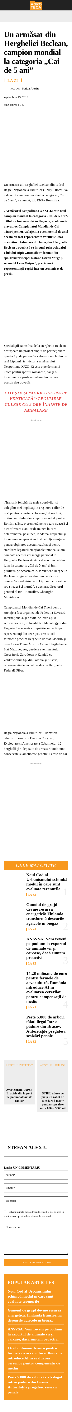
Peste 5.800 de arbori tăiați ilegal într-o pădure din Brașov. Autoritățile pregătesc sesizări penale (46, 1026)
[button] (6, 5)
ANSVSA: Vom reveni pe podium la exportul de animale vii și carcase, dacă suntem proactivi (46, 948)
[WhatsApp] (34, 114)
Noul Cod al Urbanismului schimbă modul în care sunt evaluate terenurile (46, 881)
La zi (32, 894)
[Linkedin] (43, 114)
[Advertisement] (36, 458)
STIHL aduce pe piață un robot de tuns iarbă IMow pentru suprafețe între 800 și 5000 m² (52, 1101)
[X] (16, 114)
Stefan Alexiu (30, 88)
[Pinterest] (25, 114)
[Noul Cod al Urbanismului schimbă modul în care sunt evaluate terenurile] (13, 881)
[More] (52, 114)
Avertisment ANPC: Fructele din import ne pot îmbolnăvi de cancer (19, 1095)
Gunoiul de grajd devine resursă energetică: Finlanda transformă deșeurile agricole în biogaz (45, 914)
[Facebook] (8, 114)
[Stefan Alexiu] (7, 88)
